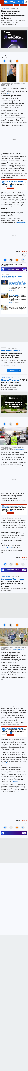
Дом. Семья (4, 343)
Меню (2, 2)
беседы (7, 93)
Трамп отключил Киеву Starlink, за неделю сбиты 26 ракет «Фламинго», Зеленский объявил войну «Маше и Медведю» (17, 293)
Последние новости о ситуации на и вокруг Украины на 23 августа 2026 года (17, 281)
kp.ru (25, 248)
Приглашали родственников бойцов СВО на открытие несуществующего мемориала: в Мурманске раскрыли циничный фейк (17, 303)
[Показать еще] (23, 61)
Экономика (9, 572)
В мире (8, 8)
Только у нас (10, 4)
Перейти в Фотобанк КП (20, 447)
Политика (10, 287)
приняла (3, 545)
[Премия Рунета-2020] (14, 1)
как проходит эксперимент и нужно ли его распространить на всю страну (13, 180)
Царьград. (16, 775)
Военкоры (17, 4)
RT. (17, 785)
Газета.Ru (12, 757)
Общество (4, 184)
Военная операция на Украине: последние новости (14, 261)
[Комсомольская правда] (8, 2)
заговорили (4, 1026)
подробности (20, 218)
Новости (3, 4)
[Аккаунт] (26, 2)
